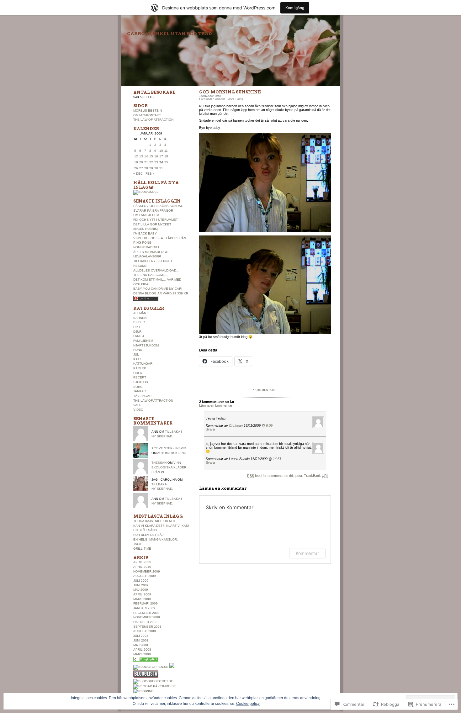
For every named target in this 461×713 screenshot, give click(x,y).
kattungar (142, 363)
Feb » (150, 173)
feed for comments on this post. (275, 476)
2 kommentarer (265, 390)
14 (146, 156)
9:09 (269, 425)
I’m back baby (145, 233)
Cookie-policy (248, 703)
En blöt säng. (145, 530)
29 (151, 168)
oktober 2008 (145, 622)
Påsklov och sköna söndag (158, 206)
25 (166, 162)
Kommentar (307, 553)
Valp (137, 405)
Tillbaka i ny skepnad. (153, 261)
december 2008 (146, 613)
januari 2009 (144, 608)
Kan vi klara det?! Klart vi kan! (161, 525)
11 (166, 150)
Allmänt (140, 313)
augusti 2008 (144, 631)
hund (137, 349)
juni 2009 (141, 585)
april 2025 (142, 562)
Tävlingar (142, 396)
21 (146, 162)
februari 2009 (145, 603)
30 (156, 168)
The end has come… (150, 275)
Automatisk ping (171, 453)
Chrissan (236, 425)
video (138, 409)
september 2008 (147, 626)
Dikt (136, 327)
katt (137, 359)
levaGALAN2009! (147, 256)
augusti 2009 (144, 576)
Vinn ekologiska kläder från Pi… (168, 467)
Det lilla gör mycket (152, 224)
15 (151, 156)
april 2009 (142, 594)
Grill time (142, 548)
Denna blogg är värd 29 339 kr (160, 293)
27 (141, 168)
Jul (136, 354)
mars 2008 (142, 654)
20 (141, 162)
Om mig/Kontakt (147, 115)
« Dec (138, 173)
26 (136, 168)
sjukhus (140, 382)
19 (136, 162)
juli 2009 (140, 580)
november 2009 (146, 571)
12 (136, 156)
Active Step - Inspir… (170, 448)
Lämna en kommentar (215, 405)
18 (166, 156)
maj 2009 (140, 589)
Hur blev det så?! (149, 534)
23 (156, 162)
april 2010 (142, 566)
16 (156, 156)
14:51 (277, 459)
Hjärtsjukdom (146, 345)
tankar (139, 391)
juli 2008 (140, 635)
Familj (138, 336)
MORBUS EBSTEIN (147, 110)
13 (141, 156)
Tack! (137, 544)
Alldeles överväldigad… (156, 270)
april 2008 (142, 649)
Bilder (139, 322)
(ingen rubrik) (145, 228)
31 (161, 168)
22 (151, 162)
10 (161, 150)
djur (137, 331)
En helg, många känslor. (155, 539)
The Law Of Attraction (153, 119)
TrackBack (316, 476)
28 (146, 168)
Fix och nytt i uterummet (155, 219)
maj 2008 (140, 645)
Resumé (140, 265)
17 (161, 156)
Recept (139, 377)
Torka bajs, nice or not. (154, 521)
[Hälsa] (145, 660)
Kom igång (294, 7)
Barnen (139, 318)
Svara (210, 429)
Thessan (159, 462)
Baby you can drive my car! (157, 288)
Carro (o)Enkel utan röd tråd (169, 33)
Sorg (138, 386)
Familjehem (143, 340)
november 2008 (146, 617)
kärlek (139, 368)
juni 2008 (141, 640)
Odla (137, 373)
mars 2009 (142, 599)
